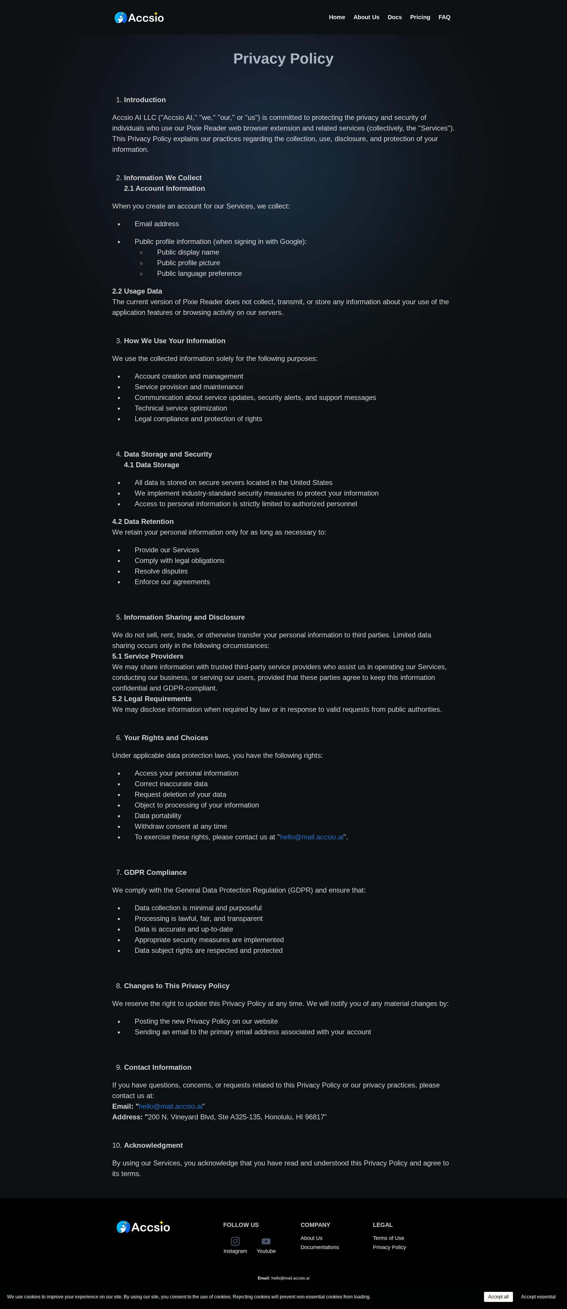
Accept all (498, 1296)
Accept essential (538, 1296)
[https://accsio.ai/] (139, 17)
